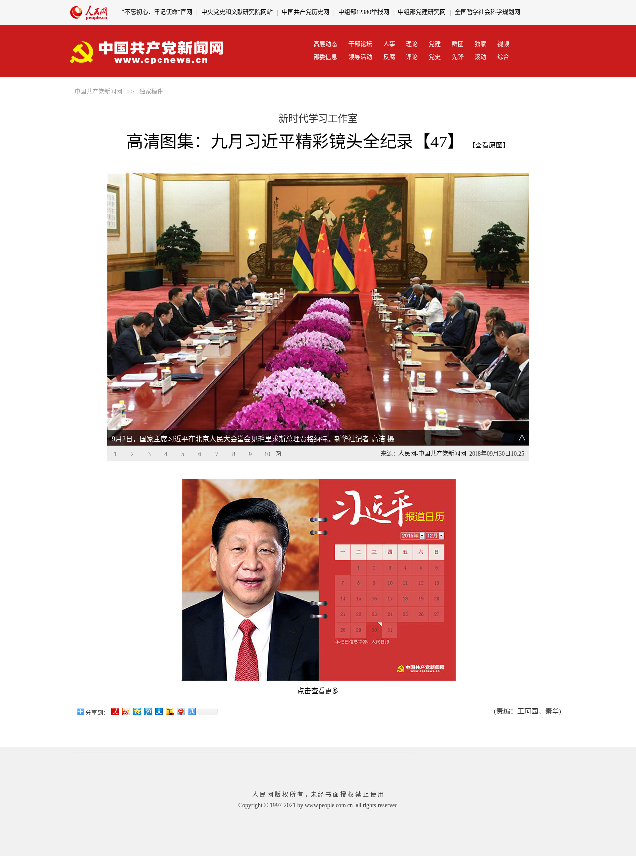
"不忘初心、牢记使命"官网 (157, 12)
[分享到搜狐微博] (169, 711)
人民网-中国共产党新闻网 (432, 453)
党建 (435, 44)
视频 (503, 44)
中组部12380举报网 (363, 12)
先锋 (458, 57)
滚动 (480, 57)
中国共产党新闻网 (98, 91)
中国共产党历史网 (305, 12)
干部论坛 (360, 44)
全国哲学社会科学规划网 (487, 12)
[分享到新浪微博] (125, 711)
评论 (412, 57)
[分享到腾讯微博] (147, 711)
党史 (435, 57)
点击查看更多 (318, 691)
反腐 (389, 57)
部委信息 (325, 57)
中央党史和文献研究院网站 (237, 12)
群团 (458, 44)
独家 (480, 44)
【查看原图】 (489, 145)
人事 (389, 44)
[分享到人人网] (158, 711)
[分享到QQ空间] (136, 711)
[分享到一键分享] (191, 711)
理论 (412, 44)
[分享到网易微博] (180, 711)
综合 (503, 57)
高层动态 (325, 44)
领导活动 (360, 57)
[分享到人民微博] (114, 711)
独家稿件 (151, 91)
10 (267, 454)
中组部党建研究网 (422, 12)
